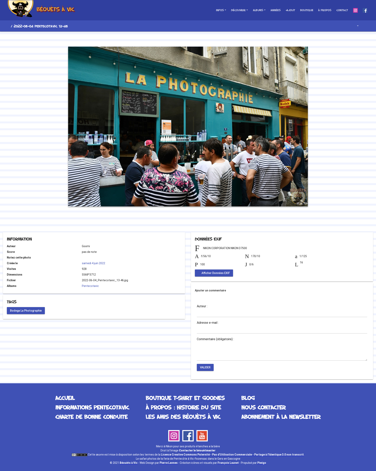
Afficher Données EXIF (215, 273)
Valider (205, 367)
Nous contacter (263, 407)
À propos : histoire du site (183, 407)
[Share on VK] (196, 221)
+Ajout (290, 10)
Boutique (306, 10)
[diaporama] (365, 26)
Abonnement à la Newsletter (281, 416)
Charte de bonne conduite (91, 416)
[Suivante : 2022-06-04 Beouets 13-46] (201, 38)
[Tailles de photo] (355, 26)
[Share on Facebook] (181, 221)
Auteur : (202, 306)
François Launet (228, 462)
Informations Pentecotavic (92, 407)
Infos (220, 10)
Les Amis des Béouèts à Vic (183, 416)
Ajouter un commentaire (210, 290)
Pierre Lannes (169, 462)
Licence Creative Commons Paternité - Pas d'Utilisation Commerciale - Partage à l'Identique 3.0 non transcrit (232, 454)
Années (276, 10)
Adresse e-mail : (208, 322)
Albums (258, 10)
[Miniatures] (188, 38)
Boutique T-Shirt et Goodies (185, 397)
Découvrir (238, 10)
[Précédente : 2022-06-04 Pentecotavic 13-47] (174, 38)
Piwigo (261, 462)
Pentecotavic (90, 285)
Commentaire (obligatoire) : (215, 339)
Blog (248, 397)
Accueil (7, 26)
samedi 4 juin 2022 (93, 263)
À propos (324, 10)
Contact (342, 10)
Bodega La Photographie (26, 310)
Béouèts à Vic (128, 462)
